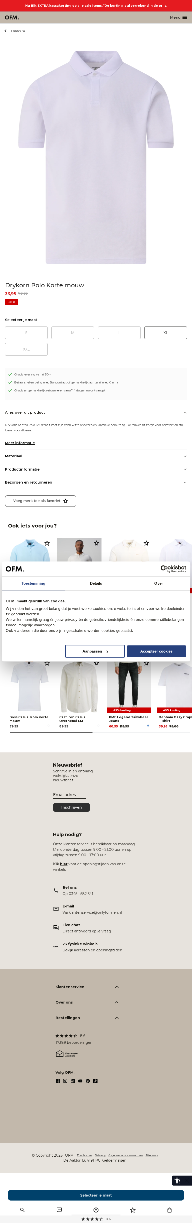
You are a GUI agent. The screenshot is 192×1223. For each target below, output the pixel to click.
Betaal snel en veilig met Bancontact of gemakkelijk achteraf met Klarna (66, 382)
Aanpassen (92, 651)
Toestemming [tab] (33, 583)
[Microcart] (169, 1210)
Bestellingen (68, 1018)
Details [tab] (96, 583)
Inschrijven (71, 807)
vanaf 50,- (96, 1219)
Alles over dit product (25, 412)
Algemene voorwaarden (125, 1155)
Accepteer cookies (156, 651)
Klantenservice (70, 987)
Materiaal (13, 456)
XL (166, 333)
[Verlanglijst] (133, 1210)
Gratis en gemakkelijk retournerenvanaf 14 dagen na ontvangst (60, 390)
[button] (23, 1210)
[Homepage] (12, 17)
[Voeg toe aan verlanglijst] (47, 543)
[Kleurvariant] (49, 725)
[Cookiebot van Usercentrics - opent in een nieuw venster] (164, 569)
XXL (26, 349)
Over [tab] (158, 583)
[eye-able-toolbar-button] (177, 1181)
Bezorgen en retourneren (28, 482)
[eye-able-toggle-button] (187, 1181)
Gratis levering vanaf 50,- (32, 374)
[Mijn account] (96, 1210)
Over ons (64, 1002)
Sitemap (152, 1155)
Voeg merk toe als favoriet (36, 501)
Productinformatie (22, 469)
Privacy (100, 1155)
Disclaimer (84, 1155)
